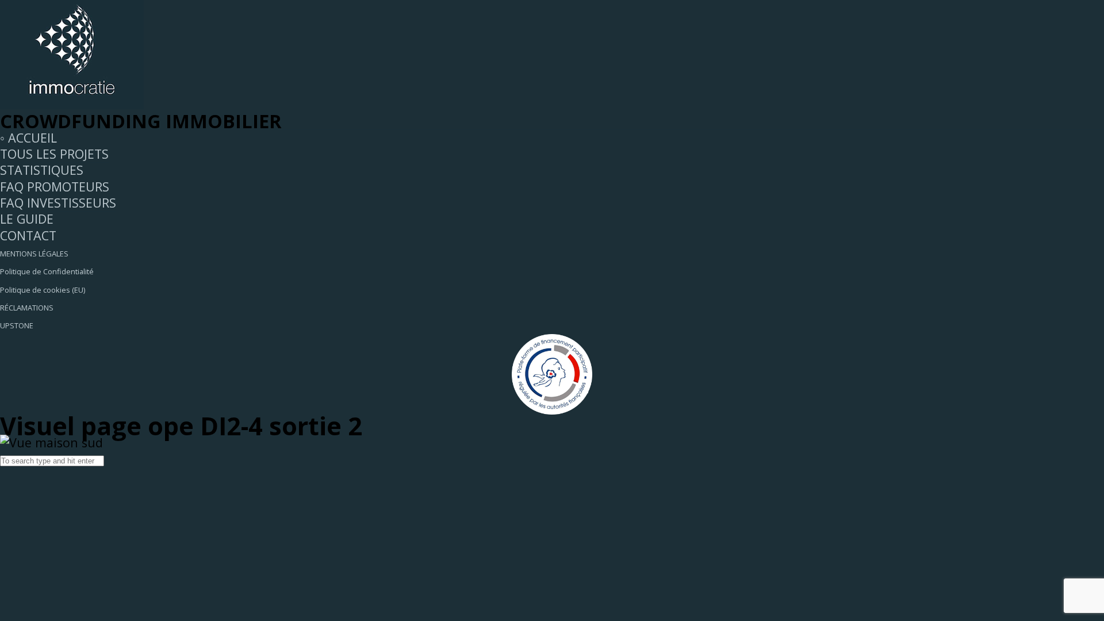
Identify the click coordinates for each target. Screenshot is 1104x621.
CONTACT (28, 235)
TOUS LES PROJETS (54, 153)
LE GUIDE (26, 218)
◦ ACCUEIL (28, 137)
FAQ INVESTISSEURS (58, 202)
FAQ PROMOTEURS (54, 186)
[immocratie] (72, 104)
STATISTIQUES (41, 170)
